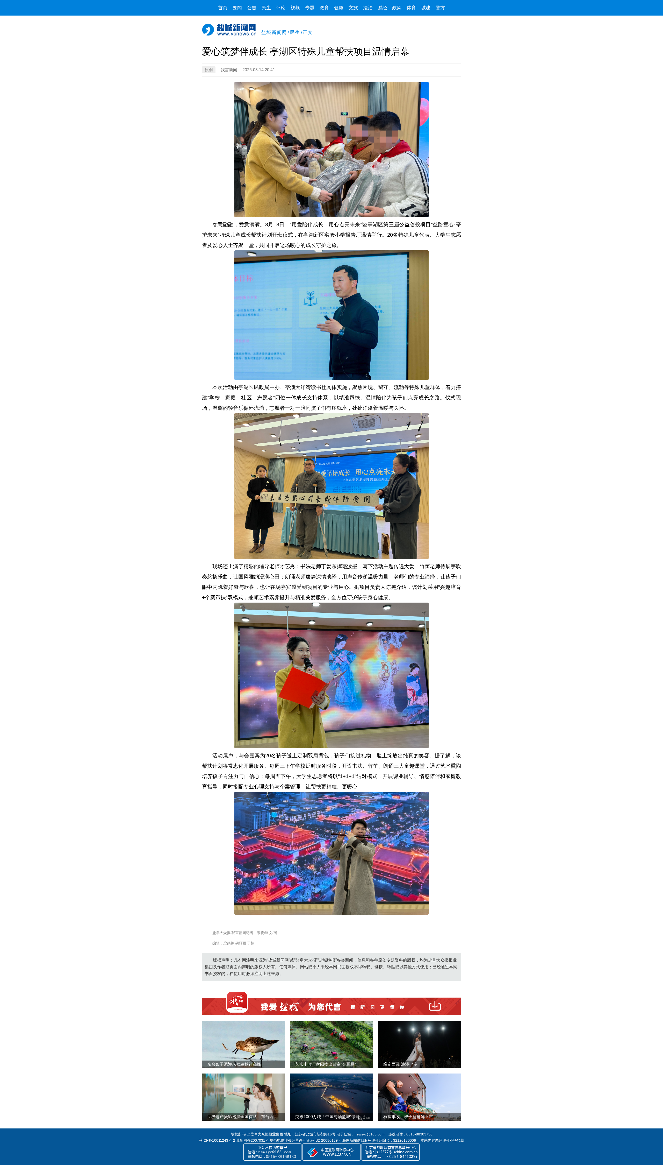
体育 (411, 7)
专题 (309, 7)
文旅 (353, 7)
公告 (251, 7)
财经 (382, 7)
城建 (425, 7)
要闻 (237, 7)
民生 (266, 7)
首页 (222, 7)
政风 (396, 7)
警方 (440, 7)
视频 (295, 7)
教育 (324, 7)
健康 (338, 7)
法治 (367, 7)
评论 (280, 7)
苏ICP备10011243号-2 (217, 1140)
